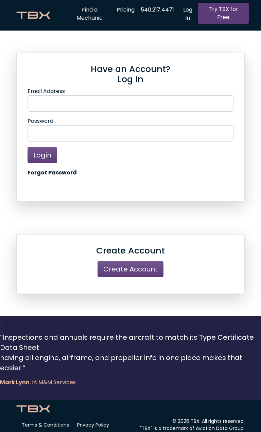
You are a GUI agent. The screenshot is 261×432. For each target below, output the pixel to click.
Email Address (46, 91)
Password (40, 121)
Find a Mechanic (89, 14)
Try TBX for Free (223, 13)
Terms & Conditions (45, 424)
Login (42, 155)
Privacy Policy (93, 424)
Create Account (130, 269)
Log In (187, 14)
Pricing (126, 10)
